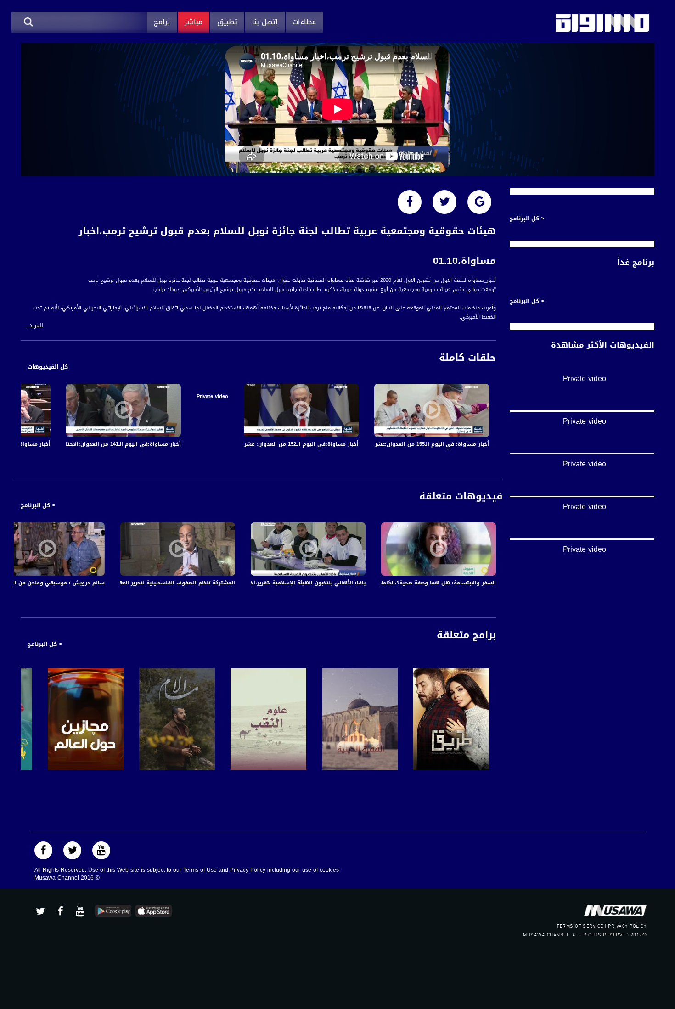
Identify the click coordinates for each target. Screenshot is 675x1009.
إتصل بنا (265, 22)
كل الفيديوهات (48, 367)
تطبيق (227, 22)
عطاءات (304, 22)
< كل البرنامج (38, 505)
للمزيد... (34, 326)
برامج (162, 22)
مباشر (193, 22)
